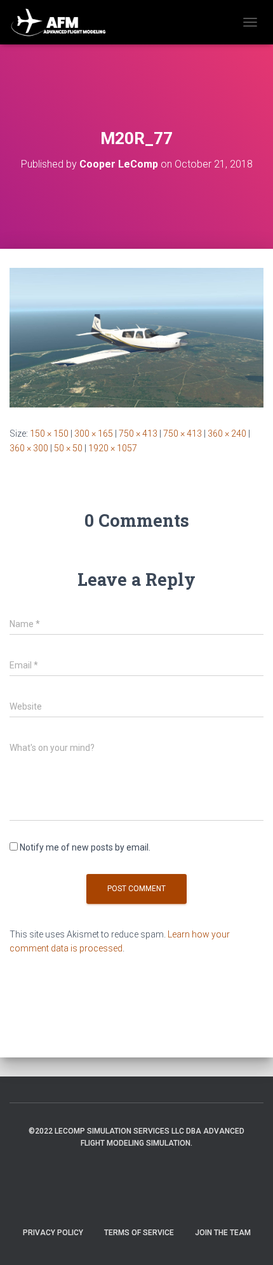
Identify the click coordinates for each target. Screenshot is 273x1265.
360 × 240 (227, 433)
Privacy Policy (53, 1232)
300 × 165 (93, 433)
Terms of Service (139, 1232)
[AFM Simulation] (63, 22)
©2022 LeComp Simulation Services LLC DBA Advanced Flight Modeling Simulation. (136, 1137)
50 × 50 (68, 448)
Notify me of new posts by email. (85, 847)
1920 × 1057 (112, 448)
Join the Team (223, 1232)
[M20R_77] (136, 337)
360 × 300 (29, 448)
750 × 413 (138, 433)
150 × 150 (49, 433)
